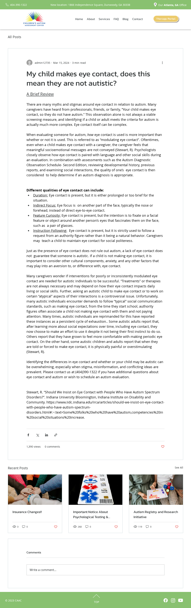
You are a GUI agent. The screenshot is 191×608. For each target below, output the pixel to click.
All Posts (14, 37)
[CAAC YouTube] (180, 600)
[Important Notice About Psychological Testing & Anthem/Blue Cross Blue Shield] (96, 490)
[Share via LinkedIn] (46, 435)
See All (179, 467)
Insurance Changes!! (27, 511)
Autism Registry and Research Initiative (156, 514)
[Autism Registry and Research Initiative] (156, 490)
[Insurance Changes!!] (35, 490)
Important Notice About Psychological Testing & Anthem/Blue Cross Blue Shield (91, 514)
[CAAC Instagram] (173, 600)
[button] (91, 19)
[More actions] (162, 62)
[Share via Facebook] (28, 435)
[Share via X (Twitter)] (37, 435)
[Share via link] (55, 435)
